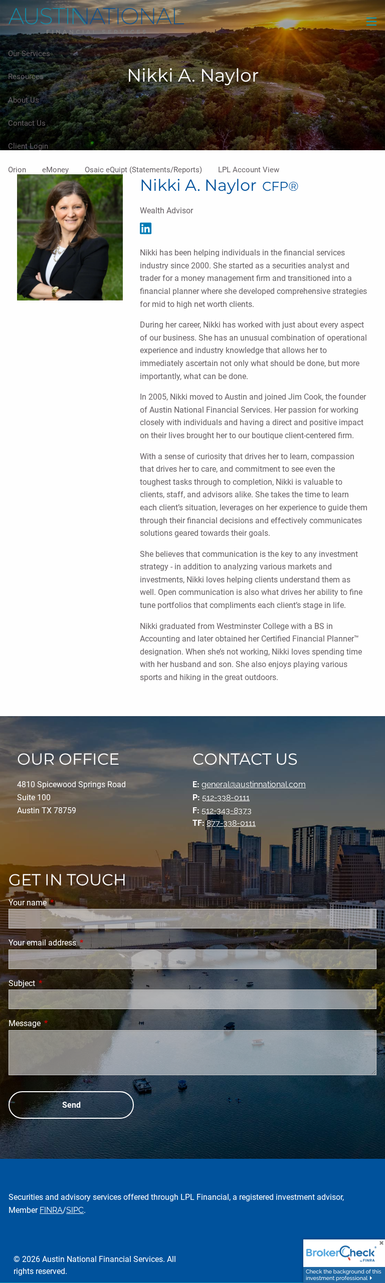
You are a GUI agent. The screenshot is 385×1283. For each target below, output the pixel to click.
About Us (23, 100)
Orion (17, 169)
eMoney (55, 169)
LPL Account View (248, 169)
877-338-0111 (231, 823)
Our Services (29, 53)
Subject (59, 983)
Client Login (28, 146)
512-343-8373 (227, 810)
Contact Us (27, 123)
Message (62, 1023)
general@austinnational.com (254, 784)
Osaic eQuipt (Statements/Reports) (143, 169)
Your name (65, 902)
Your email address (80, 942)
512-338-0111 (226, 797)
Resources (26, 76)
